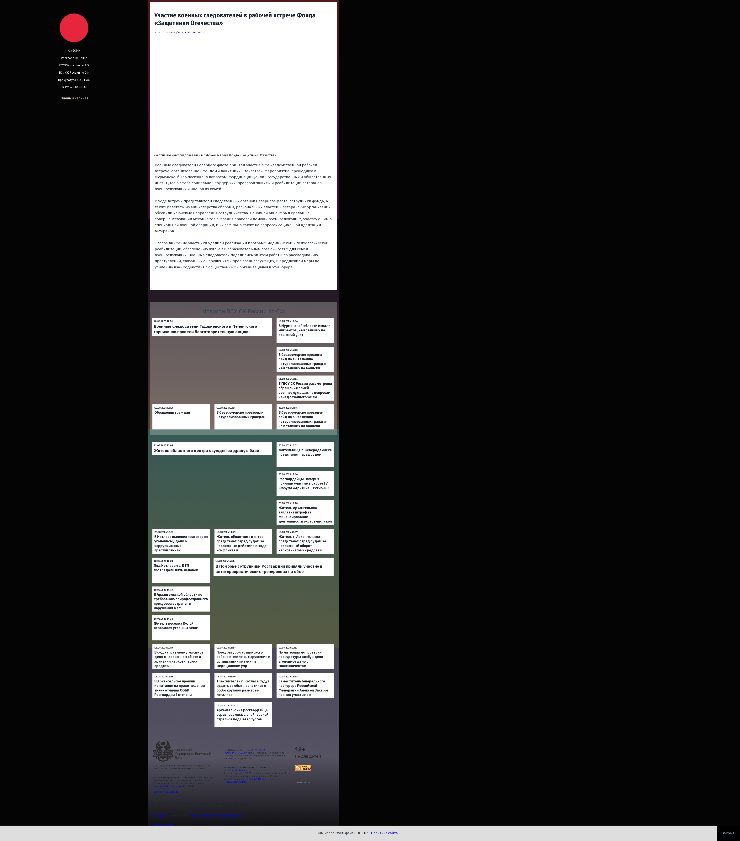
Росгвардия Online (74, 58)
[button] (331, 40)
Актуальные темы (164, 825)
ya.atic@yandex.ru (241, 770)
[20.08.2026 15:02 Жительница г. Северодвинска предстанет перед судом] (305, 442)
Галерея (160, 815)
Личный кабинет (74, 98)
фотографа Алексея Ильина (216, 815)
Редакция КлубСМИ (235, 781)
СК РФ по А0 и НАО (74, 87)
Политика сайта (384, 833)
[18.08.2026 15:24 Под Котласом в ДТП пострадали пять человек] (180, 557)
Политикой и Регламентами (168, 786)
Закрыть (729, 833)
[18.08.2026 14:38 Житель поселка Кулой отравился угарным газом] (180, 615)
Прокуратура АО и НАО (74, 80)
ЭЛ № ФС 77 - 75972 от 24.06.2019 (245, 751)
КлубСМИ (74, 50)
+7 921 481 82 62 (255, 778)
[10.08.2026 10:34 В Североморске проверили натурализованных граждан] (243, 404)
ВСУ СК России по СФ (74, 72)
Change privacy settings (165, 791)
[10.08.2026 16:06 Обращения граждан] (181, 404)
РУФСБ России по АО (74, 65)
